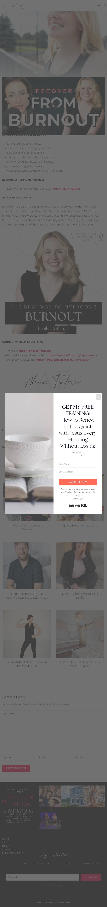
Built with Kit (78, 505)
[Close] (98, 397)
